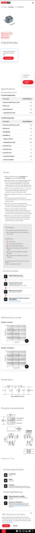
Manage (15, 525)
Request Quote (27, 82)
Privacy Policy (9, 522)
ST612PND (11, 7)
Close (31, 513)
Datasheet (6, 33)
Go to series (8, 58)
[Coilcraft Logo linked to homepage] (11, 2)
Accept (6, 525)
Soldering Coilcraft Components (19, 505)
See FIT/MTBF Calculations (15, 300)
